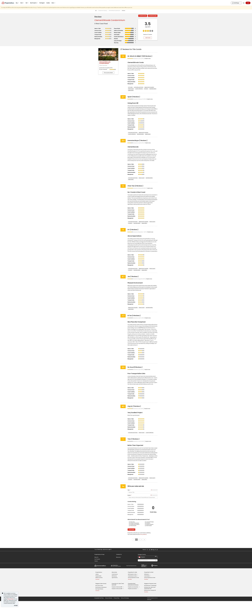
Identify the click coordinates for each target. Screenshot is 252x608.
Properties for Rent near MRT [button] (117, 588)
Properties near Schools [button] (132, 588)
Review (129, 495)
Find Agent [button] (42, 3)
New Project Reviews (99, 588)
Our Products (97, 559)
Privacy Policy (11, 599)
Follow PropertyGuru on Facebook (147, 549)
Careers (96, 561)
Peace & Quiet (133, 525)
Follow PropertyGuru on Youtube (151, 549)
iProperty (154, 566)
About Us (96, 557)
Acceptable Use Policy (99, 598)
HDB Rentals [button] (146, 574)
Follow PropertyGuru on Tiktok (157, 549)
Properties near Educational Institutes (133, 584)
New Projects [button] (33, 3)
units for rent (143, 15)
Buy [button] (17, 3)
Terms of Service (108, 598)
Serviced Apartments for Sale (133, 577)
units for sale (152, 15)
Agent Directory (114, 577)
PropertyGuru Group (99, 554)
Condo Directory (115, 574)
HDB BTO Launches (99, 577)
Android (106, 549)
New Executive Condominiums (101, 587)
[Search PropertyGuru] (156, 560)
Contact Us (119, 554)
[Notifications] (243, 3)
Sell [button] (26, 3)
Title (128, 490)
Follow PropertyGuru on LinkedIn (153, 549)
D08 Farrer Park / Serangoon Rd (150, 590)
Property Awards (115, 566)
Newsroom (118, 557)
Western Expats (149, 524)
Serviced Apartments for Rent (149, 577)
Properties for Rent (148, 572)
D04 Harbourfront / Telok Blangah (150, 585)
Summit (131, 566)
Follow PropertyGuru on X (155, 549)
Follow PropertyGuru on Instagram (149, 549)
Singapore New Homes (100, 583)
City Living (132, 521)
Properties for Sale (132, 572)
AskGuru (97, 574)
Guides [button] (48, 3)
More (53, 3)
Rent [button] (21, 3)
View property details (108, 72)
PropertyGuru (98, 572)
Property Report (144, 565)
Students (148, 523)
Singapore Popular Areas (150, 583)
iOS (110, 549)
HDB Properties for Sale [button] (132, 574)
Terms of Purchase (125, 598)
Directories (114, 572)
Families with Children (134, 524)
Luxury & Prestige (150, 521)
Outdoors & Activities (134, 523)
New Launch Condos (99, 585)
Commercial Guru (100, 566)
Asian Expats (149, 525)
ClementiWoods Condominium (109, 20)
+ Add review (147, 37)
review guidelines (143, 534)
